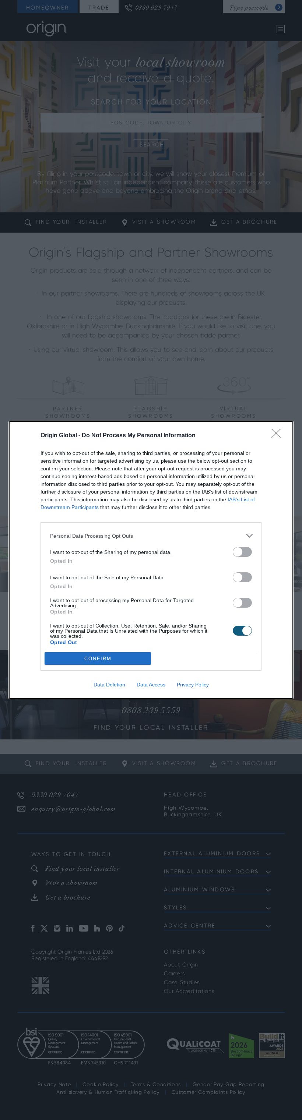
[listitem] (151, 536)
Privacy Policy (193, 685)
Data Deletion (109, 685)
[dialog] (151, 560)
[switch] (242, 552)
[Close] (278, 436)
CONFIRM (98, 658)
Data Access (151, 685)
